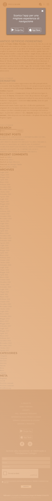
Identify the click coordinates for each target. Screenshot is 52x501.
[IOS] (34, 30)
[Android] (17, 30)
